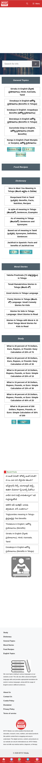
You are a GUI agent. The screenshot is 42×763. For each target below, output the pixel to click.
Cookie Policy (8, 701)
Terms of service (9, 713)
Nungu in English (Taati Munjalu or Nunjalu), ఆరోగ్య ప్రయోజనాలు (22, 141)
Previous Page (14, 149)
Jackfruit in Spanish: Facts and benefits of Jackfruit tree (22, 244)
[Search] (35, 64)
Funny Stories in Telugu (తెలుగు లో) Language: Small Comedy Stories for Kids (22, 302)
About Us (7, 692)
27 (33, 149)
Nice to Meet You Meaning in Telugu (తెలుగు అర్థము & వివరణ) (22, 189)
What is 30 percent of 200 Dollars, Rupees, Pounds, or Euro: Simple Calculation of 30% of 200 (22, 411)
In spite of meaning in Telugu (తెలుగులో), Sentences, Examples (22, 211)
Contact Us (7, 696)
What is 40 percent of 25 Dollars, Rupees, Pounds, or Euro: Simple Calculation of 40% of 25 (22, 397)
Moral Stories (8, 645)
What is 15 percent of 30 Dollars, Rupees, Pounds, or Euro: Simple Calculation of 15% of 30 (22, 385)
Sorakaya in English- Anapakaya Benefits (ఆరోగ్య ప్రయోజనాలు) (22, 111)
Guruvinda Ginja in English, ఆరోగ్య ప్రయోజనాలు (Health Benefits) (22, 131)
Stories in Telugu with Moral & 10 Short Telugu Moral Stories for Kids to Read (22, 323)
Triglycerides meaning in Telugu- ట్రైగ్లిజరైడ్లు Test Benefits (20, 516)
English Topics (9, 653)
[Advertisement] (21, 30)
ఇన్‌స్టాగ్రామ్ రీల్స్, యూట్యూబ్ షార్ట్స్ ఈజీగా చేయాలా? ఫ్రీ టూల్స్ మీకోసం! (20, 488)
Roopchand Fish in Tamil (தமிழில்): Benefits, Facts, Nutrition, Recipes (22, 200)
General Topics (9, 641)
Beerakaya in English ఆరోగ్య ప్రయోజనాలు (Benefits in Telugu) (22, 120)
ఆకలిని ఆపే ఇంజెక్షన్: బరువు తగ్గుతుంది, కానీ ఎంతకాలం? (17, 507)
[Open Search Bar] (27, 3)
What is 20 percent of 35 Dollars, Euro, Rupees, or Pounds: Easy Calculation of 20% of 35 (22, 361)
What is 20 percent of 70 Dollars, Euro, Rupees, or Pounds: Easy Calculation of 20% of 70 (22, 349)
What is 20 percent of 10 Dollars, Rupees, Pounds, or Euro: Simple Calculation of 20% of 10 (22, 373)
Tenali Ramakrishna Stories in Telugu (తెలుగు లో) (22, 285)
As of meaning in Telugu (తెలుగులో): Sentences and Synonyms (22, 221)
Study (5, 632)
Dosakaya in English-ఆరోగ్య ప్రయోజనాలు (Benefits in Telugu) (22, 102)
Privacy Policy (8, 709)
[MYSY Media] (4, 3)
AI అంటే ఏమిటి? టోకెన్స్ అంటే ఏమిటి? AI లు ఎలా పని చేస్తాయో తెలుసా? (21, 478)
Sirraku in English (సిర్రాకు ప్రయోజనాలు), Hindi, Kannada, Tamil (22, 92)
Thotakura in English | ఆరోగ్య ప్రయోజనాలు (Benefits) (18, 526)
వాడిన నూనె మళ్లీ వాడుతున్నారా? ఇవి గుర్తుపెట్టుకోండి (21, 497)
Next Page (21, 154)
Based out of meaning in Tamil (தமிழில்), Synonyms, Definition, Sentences (22, 233)
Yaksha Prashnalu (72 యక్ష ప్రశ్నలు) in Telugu (22, 276)
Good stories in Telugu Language (22, 293)
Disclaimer (7, 705)
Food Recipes (8, 649)
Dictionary (7, 637)
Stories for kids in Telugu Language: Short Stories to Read (22, 312)
